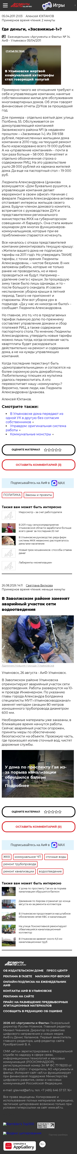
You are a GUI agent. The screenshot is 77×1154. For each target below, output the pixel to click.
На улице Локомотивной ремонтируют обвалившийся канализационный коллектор (43, 929)
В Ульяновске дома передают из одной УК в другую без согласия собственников (34, 418)
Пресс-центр (57, 970)
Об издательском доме (23, 970)
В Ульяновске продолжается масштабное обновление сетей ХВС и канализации (44, 915)
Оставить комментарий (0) (39, 827)
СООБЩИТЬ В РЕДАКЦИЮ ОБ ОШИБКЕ (32, 1011)
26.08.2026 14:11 (12, 585)
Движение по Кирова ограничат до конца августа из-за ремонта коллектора (44, 903)
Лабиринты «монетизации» (35, 562)
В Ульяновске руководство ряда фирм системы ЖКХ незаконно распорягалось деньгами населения (44, 540)
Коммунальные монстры (30, 434)
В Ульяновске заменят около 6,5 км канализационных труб (40, 940)
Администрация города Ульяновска (28, 665)
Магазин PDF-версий (52, 976)
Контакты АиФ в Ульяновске (27, 991)
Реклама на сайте (18, 996)
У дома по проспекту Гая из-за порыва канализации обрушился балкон (36, 772)
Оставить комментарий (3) (38, 465)
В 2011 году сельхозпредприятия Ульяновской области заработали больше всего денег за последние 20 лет (45, 528)
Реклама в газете (17, 976)
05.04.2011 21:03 (12, 16)
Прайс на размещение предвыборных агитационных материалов (35, 1003)
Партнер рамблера (58, 1135)
